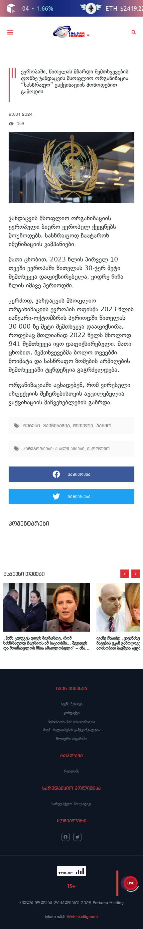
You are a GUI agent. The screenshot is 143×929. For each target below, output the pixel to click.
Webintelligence (82, 916)
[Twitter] (77, 837)
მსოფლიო (98, 448)
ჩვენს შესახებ (71, 704)
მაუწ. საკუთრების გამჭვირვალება (71, 730)
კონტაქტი (71, 712)
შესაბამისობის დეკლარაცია (71, 721)
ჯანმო (103, 426)
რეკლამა (71, 771)
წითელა (83, 426)
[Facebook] (66, 837)
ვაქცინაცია (56, 426)
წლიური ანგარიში (71, 738)
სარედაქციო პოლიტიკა (71, 803)
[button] (10, 32)
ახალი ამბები (69, 448)
